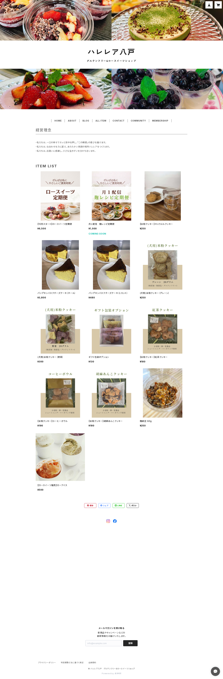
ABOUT (72, 120)
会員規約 (92, 662)
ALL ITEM (100, 120)
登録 (130, 643)
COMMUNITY (138, 120)
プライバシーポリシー (47, 662)
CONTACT (119, 120)
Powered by (108, 673)
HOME (58, 120)
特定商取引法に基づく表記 (72, 662)
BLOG (86, 120)
